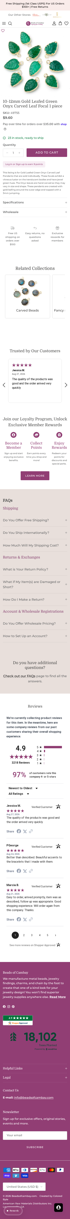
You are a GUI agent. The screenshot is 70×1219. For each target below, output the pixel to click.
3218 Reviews (23, 762)
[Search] (12, 23)
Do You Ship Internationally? (26, 533)
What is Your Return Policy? (25, 569)
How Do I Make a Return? (23, 599)
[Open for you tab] (58, 1207)
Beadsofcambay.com (24, 1196)
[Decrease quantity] (6, 153)
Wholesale (10, 212)
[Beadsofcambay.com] (35, 23)
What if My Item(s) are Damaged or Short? (31, 584)
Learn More (35, 475)
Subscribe (35, 1147)
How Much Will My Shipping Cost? (31, 545)
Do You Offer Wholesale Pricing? (29, 623)
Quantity (9, 145)
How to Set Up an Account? (25, 636)
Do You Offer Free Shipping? (26, 520)
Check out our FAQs (19, 676)
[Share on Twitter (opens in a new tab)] (25, 831)
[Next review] (66, 385)
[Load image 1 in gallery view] (35, 62)
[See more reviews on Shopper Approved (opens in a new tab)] (31, 831)
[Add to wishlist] (3, 30)
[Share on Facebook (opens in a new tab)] (19, 831)
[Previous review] (4, 385)
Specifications (13, 202)
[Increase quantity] (20, 153)
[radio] (50, 747)
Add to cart (47, 152)
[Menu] (4, 23)
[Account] (53, 23)
